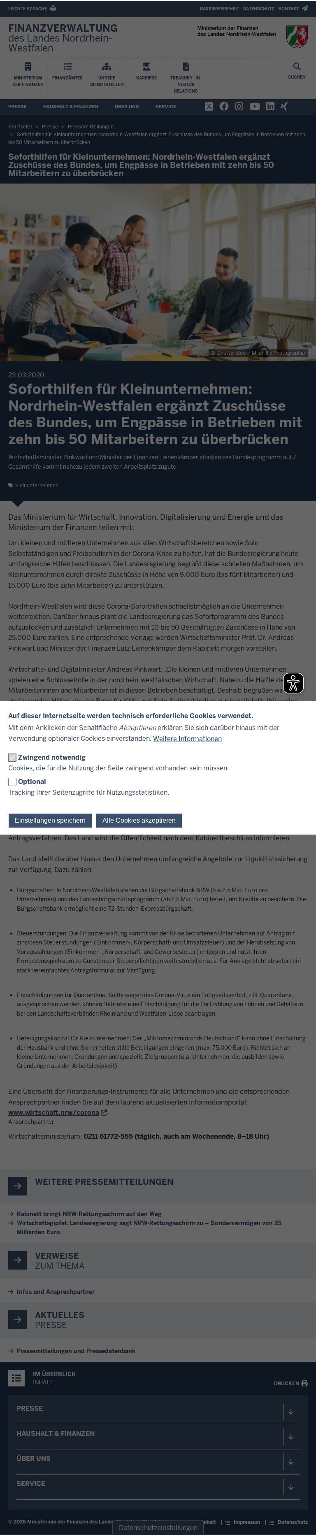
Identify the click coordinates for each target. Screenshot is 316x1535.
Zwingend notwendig (52, 757)
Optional (32, 781)
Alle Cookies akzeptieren (139, 820)
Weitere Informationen (187, 739)
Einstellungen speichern (50, 820)
